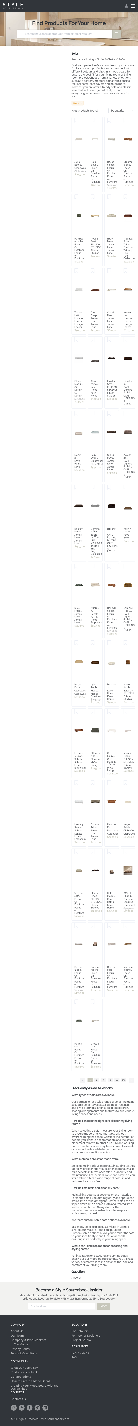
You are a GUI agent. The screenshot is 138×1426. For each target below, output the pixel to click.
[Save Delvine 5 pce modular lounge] (76, 925)
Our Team (17, 1335)
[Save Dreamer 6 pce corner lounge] (125, 120)
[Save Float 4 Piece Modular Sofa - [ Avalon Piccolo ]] (93, 851)
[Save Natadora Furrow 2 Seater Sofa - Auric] (109, 783)
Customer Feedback (24, 1372)
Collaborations (21, 1376)
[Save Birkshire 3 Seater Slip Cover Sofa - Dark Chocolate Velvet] (125, 339)
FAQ (74, 1357)
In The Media (19, 1344)
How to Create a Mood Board (30, 1381)
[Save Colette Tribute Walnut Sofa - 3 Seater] (93, 783)
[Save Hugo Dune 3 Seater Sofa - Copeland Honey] (76, 643)
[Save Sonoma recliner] (93, 925)
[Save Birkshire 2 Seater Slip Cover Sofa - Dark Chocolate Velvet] (109, 487)
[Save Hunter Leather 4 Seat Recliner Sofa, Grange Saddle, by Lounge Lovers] (125, 271)
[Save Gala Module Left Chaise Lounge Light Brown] (109, 851)
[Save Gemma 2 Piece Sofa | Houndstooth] (93, 487)
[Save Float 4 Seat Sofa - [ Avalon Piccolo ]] (109, 339)
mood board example (103, 1258)
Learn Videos (80, 1353)
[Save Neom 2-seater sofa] (76, 413)
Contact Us (18, 1399)
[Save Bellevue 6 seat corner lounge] (109, 566)
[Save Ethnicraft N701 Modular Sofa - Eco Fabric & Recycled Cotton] (93, 711)
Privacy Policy (20, 1349)
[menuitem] (127, 6)
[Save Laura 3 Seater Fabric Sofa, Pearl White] (76, 783)
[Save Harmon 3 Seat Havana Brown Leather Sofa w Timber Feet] (76, 711)
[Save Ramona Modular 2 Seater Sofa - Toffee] (125, 566)
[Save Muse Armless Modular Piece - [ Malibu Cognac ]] (125, 643)
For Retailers (80, 1331)
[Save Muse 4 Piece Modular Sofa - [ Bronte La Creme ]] (125, 711)
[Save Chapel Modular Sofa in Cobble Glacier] (76, 339)
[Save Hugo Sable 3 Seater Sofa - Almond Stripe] (125, 783)
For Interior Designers (86, 1335)
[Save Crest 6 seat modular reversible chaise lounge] (93, 1002)
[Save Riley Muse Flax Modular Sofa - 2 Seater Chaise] (109, 197)
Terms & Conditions (24, 1353)
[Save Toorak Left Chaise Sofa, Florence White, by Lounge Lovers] (76, 271)
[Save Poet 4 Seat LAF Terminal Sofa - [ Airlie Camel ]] (93, 197)
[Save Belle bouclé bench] (93, 120)
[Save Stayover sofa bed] (76, 851)
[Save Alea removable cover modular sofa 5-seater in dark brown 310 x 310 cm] (93, 339)
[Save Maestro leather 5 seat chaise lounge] (125, 925)
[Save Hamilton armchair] (76, 197)
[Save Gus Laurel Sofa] (109, 711)
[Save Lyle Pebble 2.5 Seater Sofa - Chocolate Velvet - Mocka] (93, 643)
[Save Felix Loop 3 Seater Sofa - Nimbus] (93, 413)
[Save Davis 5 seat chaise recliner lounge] (109, 925)
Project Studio (81, 1340)
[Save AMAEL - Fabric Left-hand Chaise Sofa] (125, 851)
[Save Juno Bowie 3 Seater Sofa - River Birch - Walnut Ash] (76, 120)
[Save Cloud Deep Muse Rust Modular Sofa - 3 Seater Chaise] (93, 271)
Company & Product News (28, 1340)
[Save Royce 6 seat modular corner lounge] (109, 120)
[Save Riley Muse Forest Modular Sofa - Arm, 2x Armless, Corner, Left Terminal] (76, 566)
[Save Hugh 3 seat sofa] (76, 1002)
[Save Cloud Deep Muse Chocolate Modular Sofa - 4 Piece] (109, 413)
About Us (17, 1331)
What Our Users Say (24, 1367)
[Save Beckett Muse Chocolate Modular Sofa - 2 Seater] (76, 487)
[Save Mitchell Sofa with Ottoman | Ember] (125, 197)
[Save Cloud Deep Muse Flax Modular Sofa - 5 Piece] (109, 271)
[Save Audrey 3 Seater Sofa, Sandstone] (93, 566)
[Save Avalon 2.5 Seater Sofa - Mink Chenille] (125, 413)
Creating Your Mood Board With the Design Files (35, 1387)
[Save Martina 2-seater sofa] (109, 643)
